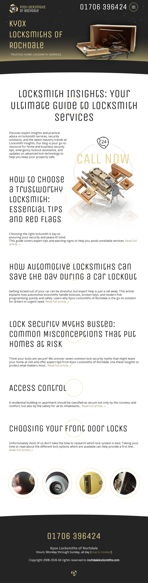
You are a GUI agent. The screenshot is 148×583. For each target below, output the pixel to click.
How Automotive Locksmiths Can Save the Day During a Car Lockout (73, 271)
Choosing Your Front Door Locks (68, 428)
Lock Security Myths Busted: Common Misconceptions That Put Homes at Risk (72, 334)
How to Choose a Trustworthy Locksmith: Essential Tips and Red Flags (37, 199)
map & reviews (101, 552)
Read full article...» (57, 302)
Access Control (37, 387)
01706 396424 (74, 536)
